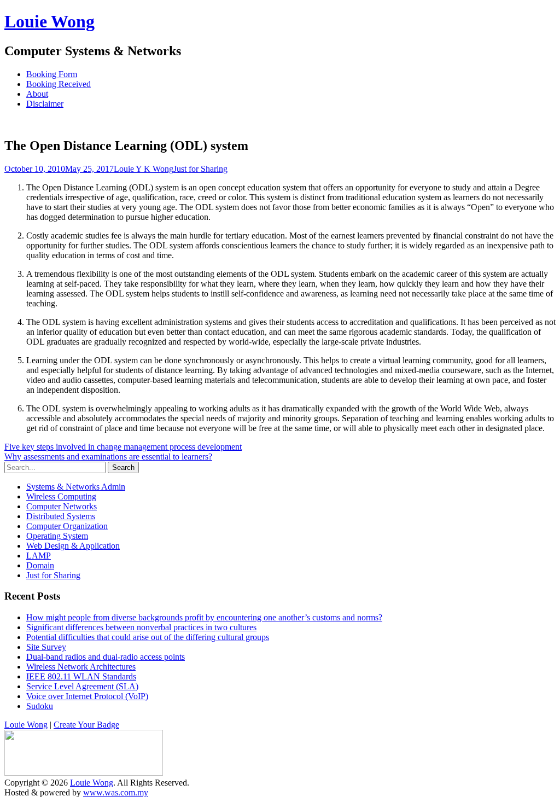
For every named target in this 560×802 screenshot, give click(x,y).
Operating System (57, 536)
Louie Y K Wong (143, 168)
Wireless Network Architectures (81, 666)
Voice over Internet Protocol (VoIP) (87, 696)
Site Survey (46, 647)
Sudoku (39, 706)
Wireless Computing (61, 496)
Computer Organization (67, 526)
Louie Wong (49, 21)
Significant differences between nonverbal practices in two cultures (141, 627)
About (37, 93)
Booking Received (58, 84)
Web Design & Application (73, 545)
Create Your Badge (86, 724)
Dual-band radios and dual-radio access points (105, 656)
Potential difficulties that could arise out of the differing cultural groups (147, 637)
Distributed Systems (60, 516)
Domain (40, 565)
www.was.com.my (115, 792)
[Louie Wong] (83, 772)
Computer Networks (61, 506)
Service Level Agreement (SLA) (82, 686)
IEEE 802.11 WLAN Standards (81, 676)
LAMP (38, 555)
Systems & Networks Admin (75, 486)
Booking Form (51, 74)
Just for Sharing (200, 168)
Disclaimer (44, 103)
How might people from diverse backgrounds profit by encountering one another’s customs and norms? (204, 617)
